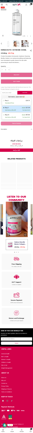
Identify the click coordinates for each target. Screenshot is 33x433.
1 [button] (14, 252)
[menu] (2, 5)
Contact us (4, 383)
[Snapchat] (3, 400)
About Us (3, 377)
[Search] (7, 5)
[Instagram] (7, 400)
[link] (8, 186)
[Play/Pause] (8, 234)
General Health (5, 353)
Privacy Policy (5, 386)
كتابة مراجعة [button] (16, 150)
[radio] (16, 102)
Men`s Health (4, 356)
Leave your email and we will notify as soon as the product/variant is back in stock (16, 88)
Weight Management (6, 368)
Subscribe (24, 92)
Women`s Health (5, 359)
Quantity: (3, 66)
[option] (16, 22)
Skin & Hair (4, 365)
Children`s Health (6, 362)
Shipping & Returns (6, 389)
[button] (27, 36)
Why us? (3, 380)
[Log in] (26, 4)
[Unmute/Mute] (25, 234)
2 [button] (16, 252)
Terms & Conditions (6, 392)
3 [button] (18, 252)
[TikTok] (11, 400)
